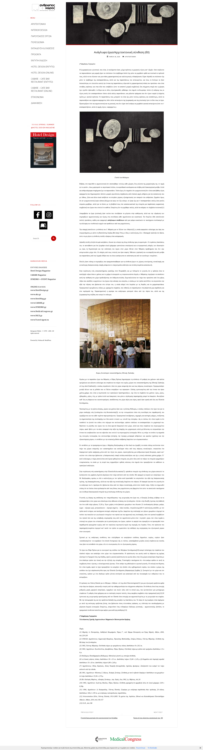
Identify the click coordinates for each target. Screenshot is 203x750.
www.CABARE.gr (37, 303)
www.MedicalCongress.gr (41, 311)
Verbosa (40, 340)
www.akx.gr (35, 294)
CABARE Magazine (38, 275)
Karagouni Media (35, 331)
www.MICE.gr (36, 315)
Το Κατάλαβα (152, 748)
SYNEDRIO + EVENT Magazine (43, 279)
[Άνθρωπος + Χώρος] (43, 7)
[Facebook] (38, 215)
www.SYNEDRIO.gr (38, 307)
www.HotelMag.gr (38, 299)
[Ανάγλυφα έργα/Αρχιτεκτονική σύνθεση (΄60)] (121, 23)
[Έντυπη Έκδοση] (43, 225)
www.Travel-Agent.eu (39, 320)
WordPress (48, 340)
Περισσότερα (140, 748)
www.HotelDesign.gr (39, 290)
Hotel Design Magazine (40, 271)
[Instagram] (49, 215)
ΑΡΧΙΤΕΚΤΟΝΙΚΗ (130, 57)
